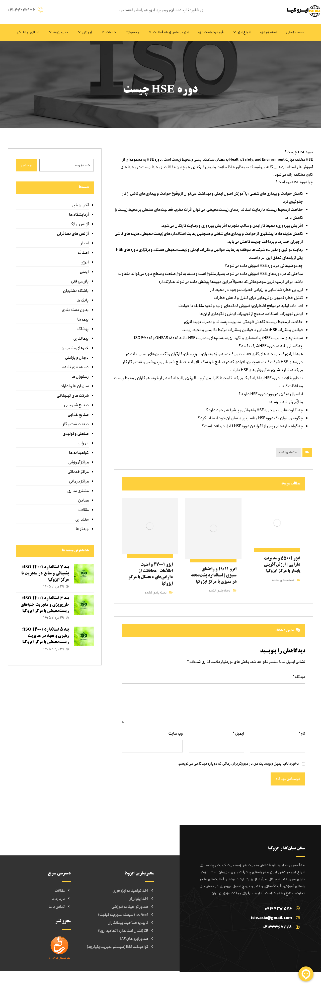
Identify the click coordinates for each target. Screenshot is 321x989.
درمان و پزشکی (77, 357)
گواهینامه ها (79, 453)
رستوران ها (80, 376)
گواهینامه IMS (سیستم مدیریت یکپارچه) (117, 947)
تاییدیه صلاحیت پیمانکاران (128, 923)
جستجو (26, 165)
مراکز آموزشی (78, 462)
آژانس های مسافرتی (73, 234)
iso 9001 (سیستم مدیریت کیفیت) (123, 915)
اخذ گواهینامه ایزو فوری (130, 891)
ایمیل (238, 734)
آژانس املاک (79, 224)
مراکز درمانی (79, 481)
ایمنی (84, 272)
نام (301, 734)
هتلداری (82, 519)
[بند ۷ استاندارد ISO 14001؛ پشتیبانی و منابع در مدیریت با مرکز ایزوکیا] (84, 574)
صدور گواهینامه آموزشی (129, 907)
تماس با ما (57, 907)
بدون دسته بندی (75, 310)
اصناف (83, 253)
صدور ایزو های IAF (134, 939)
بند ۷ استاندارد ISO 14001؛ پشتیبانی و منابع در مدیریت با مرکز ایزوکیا (45, 573)
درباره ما (58, 899)
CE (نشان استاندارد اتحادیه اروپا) (123, 931)
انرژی (85, 262)
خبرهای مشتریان (75, 348)
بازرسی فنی (80, 281)
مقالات (83, 510)
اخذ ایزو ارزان (138, 899)
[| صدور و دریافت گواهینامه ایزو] (302, 11)
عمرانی (83, 443)
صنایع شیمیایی (76, 405)
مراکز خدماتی (78, 472)
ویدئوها (82, 529)
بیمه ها (83, 319)
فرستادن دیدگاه (288, 779)
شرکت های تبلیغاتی (73, 395)
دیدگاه (299, 677)
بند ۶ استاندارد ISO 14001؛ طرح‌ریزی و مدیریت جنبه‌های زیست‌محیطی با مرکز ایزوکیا (45, 604)
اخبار (85, 243)
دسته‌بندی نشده (288, 452)
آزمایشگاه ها (79, 215)
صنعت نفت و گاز (76, 424)
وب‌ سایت (175, 734)
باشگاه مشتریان (76, 291)
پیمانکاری (81, 338)
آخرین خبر (80, 205)
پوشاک (83, 329)
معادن (83, 500)
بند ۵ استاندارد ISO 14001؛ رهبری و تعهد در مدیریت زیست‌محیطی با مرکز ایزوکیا (45, 635)
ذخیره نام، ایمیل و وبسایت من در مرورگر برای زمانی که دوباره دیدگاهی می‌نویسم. (238, 764)
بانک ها (82, 300)
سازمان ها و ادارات (74, 386)
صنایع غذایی (78, 415)
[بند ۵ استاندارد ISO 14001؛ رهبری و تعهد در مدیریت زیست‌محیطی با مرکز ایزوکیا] (84, 637)
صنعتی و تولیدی (75, 434)
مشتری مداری (78, 491)
